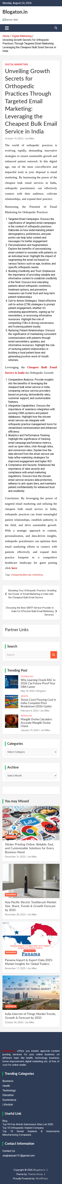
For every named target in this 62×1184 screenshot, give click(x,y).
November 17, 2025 (15, 968)
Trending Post (17, 670)
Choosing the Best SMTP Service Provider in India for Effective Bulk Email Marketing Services (30, 611)
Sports (24, 696)
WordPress (42, 1178)
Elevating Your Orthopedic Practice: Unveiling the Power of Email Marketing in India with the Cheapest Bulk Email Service (32, 594)
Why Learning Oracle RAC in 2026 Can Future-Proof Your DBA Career (38, 683)
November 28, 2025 (15, 914)
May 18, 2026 (28, 691)
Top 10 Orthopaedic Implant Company (23, 1127)
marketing (37, 574)
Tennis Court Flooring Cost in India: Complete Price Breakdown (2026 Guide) (38, 703)
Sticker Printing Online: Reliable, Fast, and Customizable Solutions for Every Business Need (29, 848)
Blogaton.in (15, 12)
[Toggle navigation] (6, 28)
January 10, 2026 (30, 730)
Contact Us (8, 1151)
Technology (27, 676)
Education (8, 1095)
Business (11, 837)
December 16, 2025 (15, 856)
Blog (4, 1120)
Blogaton (41, 691)
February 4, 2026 (29, 710)
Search (53, 655)
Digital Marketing (16, 64)
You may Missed (17, 801)
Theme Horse (35, 1174)
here (14, 568)
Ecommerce (9, 1099)
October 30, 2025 (14, 1022)
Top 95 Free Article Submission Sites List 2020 (27, 1124)
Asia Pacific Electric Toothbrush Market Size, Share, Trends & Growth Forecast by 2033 (30, 906)
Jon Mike (29, 138)
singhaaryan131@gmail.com (18, 1155)
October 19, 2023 (14, 138)
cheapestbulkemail (21, 574)
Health (6, 1085)
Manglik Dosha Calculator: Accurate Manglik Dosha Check (36, 723)
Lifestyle (7, 1104)
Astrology (26, 716)
